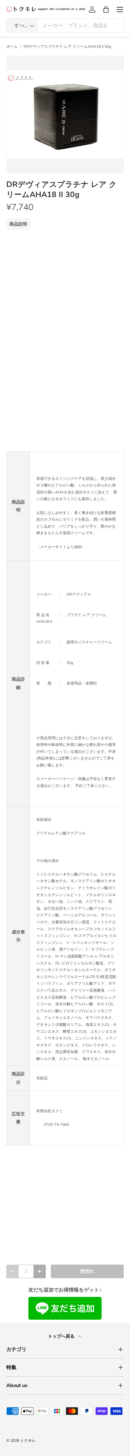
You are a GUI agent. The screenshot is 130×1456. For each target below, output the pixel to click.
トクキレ (27, 1440)
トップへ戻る (62, 1336)
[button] (106, 9)
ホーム (12, 46)
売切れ (87, 1271)
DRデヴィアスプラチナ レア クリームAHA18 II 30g (67, 46)
